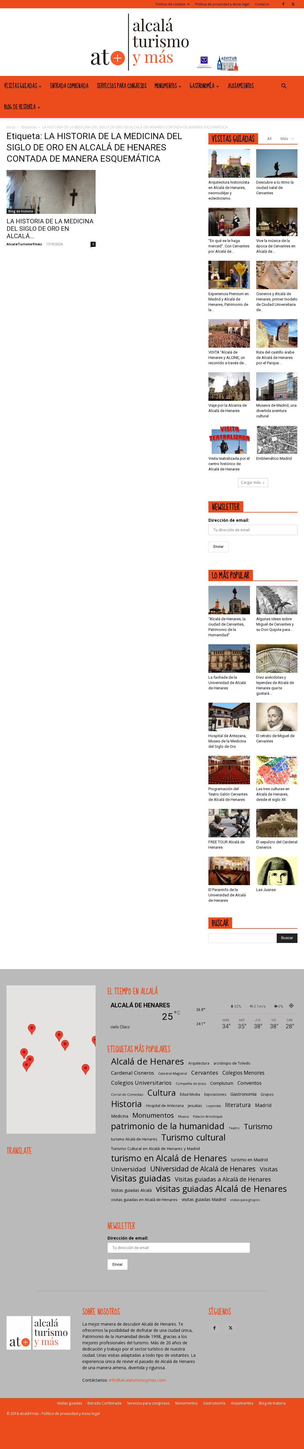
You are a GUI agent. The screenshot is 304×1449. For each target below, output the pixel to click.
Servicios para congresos (121, 86)
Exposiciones (215, 1094)
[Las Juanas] (277, 871)
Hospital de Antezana (165, 1105)
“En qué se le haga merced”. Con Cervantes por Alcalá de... (228, 246)
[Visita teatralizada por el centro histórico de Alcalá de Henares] (229, 439)
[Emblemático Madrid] (277, 439)
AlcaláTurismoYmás (24, 244)
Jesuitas (195, 1105)
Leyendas (213, 1106)
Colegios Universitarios (141, 1082)
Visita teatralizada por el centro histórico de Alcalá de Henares (229, 463)
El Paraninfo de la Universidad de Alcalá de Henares (227, 895)
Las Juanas (266, 889)
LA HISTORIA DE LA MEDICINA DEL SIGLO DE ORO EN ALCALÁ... (50, 229)
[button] (284, 87)
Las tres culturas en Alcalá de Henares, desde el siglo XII (272, 794)
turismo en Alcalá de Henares (169, 1158)
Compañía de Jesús (191, 1083)
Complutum (221, 1083)
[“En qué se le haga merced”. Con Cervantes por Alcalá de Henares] (229, 222)
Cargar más (251, 482)
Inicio (11, 127)
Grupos (267, 1094)
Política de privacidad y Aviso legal (222, 4)
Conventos (250, 1083)
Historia (126, 1103)
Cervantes (204, 1072)
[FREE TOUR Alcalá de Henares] (229, 823)
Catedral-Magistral (172, 1073)
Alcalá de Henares (147, 1061)
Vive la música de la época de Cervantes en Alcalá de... (275, 246)
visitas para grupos (245, 1199)
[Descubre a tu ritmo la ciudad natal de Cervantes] (277, 163)
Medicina (119, 1116)
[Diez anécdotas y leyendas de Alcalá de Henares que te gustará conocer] (277, 658)
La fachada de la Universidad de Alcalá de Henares (227, 682)
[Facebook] (283, 4)
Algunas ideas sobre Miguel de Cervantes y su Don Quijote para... (275, 624)
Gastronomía (202, 86)
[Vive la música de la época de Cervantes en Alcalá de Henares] (277, 222)
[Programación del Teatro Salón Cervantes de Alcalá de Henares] (229, 770)
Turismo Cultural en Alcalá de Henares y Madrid (155, 1148)
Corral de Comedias (127, 1094)
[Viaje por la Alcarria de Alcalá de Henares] (229, 386)
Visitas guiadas (20, 86)
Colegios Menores (243, 1073)
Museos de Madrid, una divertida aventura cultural (276, 410)
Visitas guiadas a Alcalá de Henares (223, 1179)
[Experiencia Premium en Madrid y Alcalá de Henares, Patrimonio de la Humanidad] (229, 275)
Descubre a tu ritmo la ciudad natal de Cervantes (275, 187)
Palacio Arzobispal (207, 1116)
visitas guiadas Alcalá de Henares (221, 1188)
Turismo (258, 1126)
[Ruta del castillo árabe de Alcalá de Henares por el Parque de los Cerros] (277, 333)
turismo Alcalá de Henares (134, 1139)
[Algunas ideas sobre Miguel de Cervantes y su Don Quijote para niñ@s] (277, 600)
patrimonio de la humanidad (167, 1126)
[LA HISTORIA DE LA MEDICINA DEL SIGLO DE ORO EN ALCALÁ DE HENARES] (51, 192)
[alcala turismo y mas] (152, 42)
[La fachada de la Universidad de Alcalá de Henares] (229, 658)
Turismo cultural (193, 1137)
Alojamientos (241, 86)
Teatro (234, 1128)
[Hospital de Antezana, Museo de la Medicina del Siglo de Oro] (229, 717)
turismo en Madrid (249, 1159)
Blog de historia (20, 107)
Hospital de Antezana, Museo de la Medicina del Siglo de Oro (227, 741)
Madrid (263, 1105)
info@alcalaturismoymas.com (137, 1380)
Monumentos (166, 86)
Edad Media (190, 1094)
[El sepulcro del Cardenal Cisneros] (277, 823)
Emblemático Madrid (274, 458)
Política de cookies (170, 4)
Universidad (128, 1169)
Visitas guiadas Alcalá (131, 1190)
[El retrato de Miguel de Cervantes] (277, 717)
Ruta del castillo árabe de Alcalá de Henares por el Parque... (275, 357)
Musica (183, 1116)
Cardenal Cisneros (132, 1073)
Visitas (269, 1169)
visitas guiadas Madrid (204, 1199)
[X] (293, 4)
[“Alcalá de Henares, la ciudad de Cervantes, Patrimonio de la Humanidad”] (229, 600)
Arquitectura (198, 1063)
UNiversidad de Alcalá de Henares (203, 1169)
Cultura (161, 1092)
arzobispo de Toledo (231, 1063)
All (269, 138)
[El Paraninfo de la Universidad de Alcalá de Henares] (229, 871)
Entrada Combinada (69, 86)
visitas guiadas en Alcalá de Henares (144, 1199)
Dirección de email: (228, 520)
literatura (238, 1105)
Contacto (262, 4)
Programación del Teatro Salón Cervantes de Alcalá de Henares (228, 794)
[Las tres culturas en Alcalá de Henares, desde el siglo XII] (277, 770)
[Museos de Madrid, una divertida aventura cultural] (277, 386)
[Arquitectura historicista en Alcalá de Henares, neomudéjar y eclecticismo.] (229, 163)
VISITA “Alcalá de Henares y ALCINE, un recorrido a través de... (227, 357)
